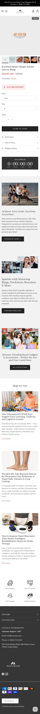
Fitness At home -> (13, 239)
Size (3, 104)
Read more (6, 439)
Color (4, 94)
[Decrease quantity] (4, 119)
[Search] (7, 11)
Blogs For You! (20, 386)
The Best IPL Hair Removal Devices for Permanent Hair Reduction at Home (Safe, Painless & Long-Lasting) (19, 477)
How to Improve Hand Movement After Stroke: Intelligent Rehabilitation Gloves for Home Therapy (18, 539)
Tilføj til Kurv (20, 129)
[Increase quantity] (13, 119)
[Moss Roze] (20, 11)
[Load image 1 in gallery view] (20, 35)
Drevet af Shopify (19, 706)
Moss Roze (10, 706)
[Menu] (2, 11)
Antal (4, 115)
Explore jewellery (13, 311)
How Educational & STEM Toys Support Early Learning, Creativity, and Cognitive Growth (19, 416)
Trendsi (13, 78)
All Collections (20, 367)
